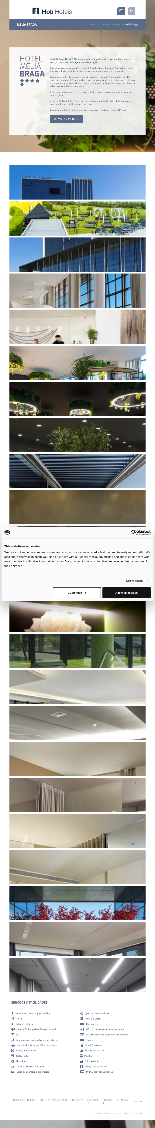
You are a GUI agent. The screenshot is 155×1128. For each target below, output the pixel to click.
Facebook (92, 1100)
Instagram (122, 1100)
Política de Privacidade (53, 1100)
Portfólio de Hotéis (110, 24)
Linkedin (107, 1100)
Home (93, 24)
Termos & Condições (24, 1100)
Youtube (137, 1101)
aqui (124, 110)
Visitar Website (68, 119)
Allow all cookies (126, 592)
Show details (134, 580)
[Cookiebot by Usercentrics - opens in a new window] (134, 532)
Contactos (77, 1100)
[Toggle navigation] (17, 11)
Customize (75, 592)
